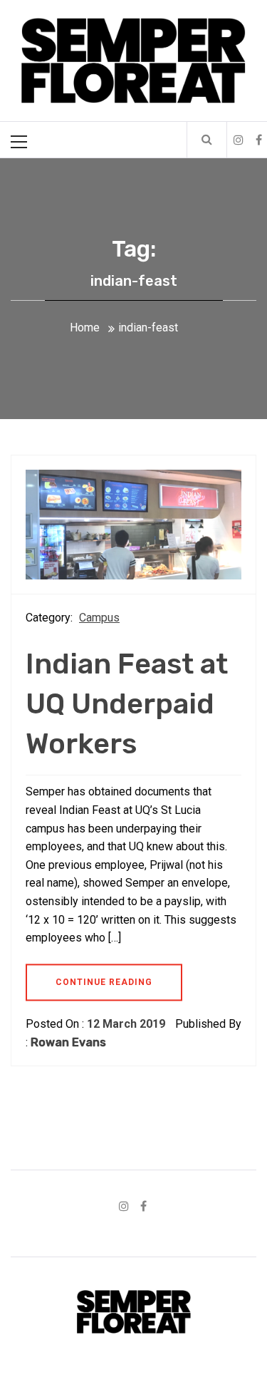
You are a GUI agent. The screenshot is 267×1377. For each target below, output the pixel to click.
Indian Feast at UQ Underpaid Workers (127, 703)
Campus (99, 617)
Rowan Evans (68, 1042)
